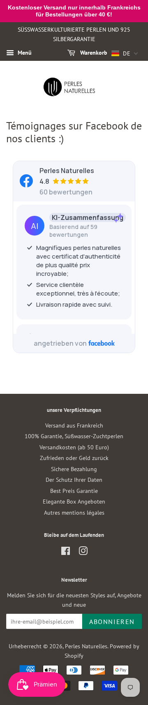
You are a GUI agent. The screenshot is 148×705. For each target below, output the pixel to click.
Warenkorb (93, 52)
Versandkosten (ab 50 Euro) (74, 447)
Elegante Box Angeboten (74, 501)
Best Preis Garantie (74, 491)
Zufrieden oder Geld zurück (74, 458)
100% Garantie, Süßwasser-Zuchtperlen (74, 436)
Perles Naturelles (86, 646)
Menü (24, 52)
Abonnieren (112, 621)
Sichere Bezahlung (74, 469)
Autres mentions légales (74, 512)
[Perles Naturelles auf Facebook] (65, 552)
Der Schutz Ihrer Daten (74, 479)
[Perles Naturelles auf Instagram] (83, 552)
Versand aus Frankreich (74, 425)
